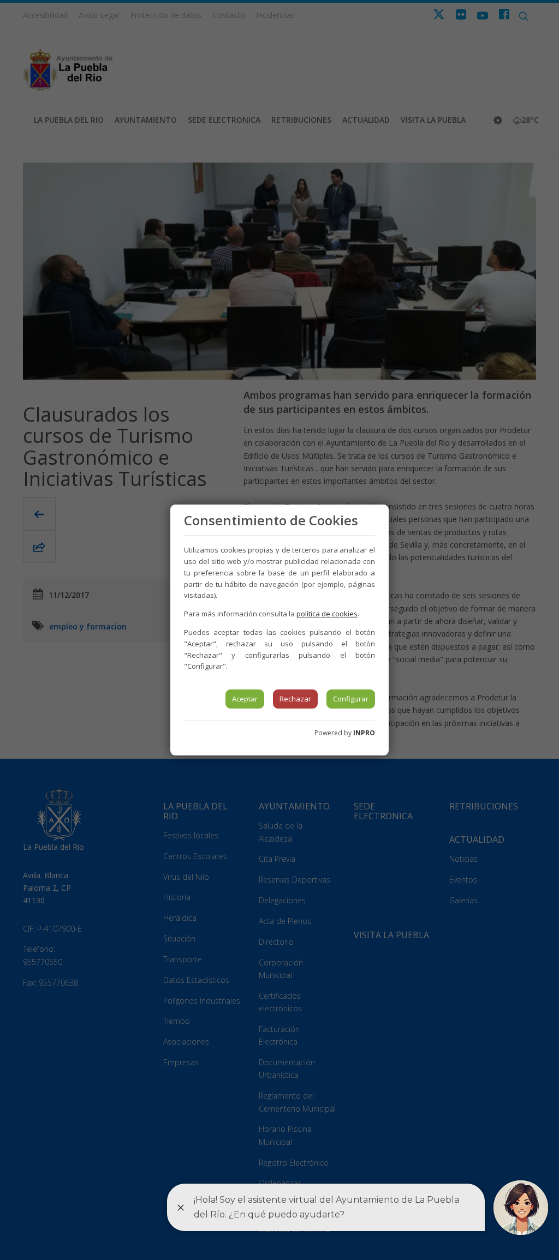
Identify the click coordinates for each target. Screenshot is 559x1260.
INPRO (364, 732)
